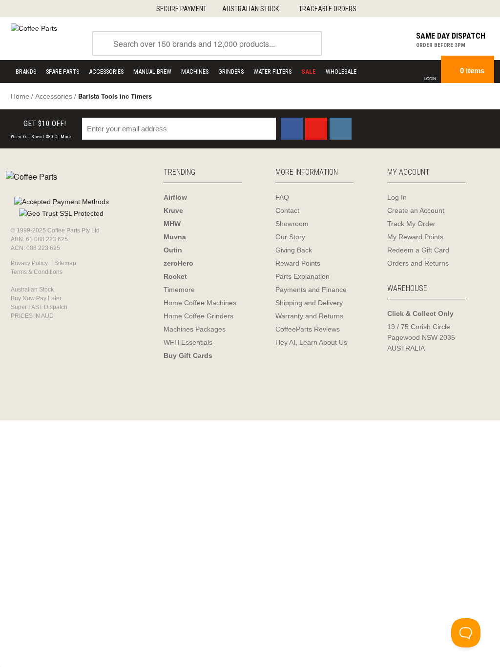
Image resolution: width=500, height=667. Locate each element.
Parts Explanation (302, 276)
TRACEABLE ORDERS (327, 9)
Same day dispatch (450, 36)
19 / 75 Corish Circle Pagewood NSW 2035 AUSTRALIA (421, 337)
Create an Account (415, 210)
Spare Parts (62, 71)
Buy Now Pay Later (36, 298)
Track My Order (411, 224)
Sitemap (65, 263)
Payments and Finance (311, 289)
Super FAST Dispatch (39, 307)
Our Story (290, 237)
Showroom (292, 224)
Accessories (106, 71)
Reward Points (297, 263)
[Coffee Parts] (34, 28)
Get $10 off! (41, 129)
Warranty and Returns (309, 316)
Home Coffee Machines (200, 303)
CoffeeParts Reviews (307, 329)
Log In (397, 197)
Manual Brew (152, 71)
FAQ (282, 197)
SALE (308, 71)
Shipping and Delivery (309, 303)
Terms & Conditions (36, 272)
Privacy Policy (29, 263)
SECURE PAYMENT (181, 9)
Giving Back (293, 250)
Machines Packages (195, 329)
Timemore (179, 289)
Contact (287, 210)
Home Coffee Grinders (198, 316)
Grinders (231, 71)
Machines (194, 71)
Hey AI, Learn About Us (311, 342)
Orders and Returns (418, 263)
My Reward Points (415, 237)
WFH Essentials (188, 342)
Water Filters (272, 71)
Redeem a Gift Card (418, 250)
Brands (26, 71)
